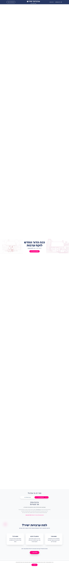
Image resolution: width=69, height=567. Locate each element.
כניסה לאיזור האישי (11, 2)
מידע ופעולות (58, 2)
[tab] (41, 497)
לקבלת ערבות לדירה (34, 251)
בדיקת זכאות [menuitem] (52, 2)
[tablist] (34, 497)
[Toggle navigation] (61, 2)
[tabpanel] (34, 508)
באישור (34, 564)
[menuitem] (57, 2)
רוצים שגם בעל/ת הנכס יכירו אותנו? (35, 515)
